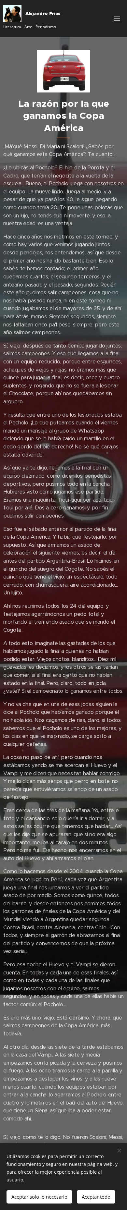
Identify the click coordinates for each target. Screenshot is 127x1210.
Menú (117, 18)
